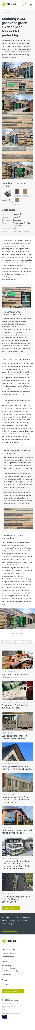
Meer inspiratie (10, 908)
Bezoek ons (7, 974)
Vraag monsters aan (12, 991)
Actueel (6, 985)
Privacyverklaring (7, 1003)
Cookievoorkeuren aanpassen (11, 1013)
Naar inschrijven (8, 930)
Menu (31, 6)
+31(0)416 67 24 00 (9, 953)
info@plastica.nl (8, 956)
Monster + (17, 196)
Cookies (4, 1010)
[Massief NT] (6, 194)
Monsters (25, 6)
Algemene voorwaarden (9, 1007)
